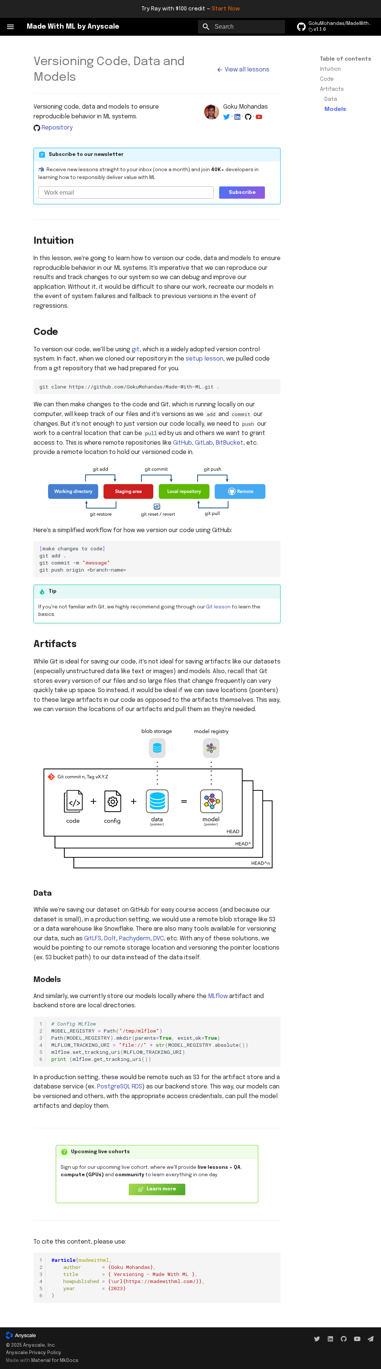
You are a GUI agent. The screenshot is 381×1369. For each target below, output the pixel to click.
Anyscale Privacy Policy (33, 1352)
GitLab (204, 443)
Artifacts (332, 89)
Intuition (330, 69)
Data (330, 99)
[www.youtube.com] (357, 1339)
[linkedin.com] (330, 1339)
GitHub (182, 443)
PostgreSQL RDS (119, 1087)
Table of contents (345, 59)
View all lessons (246, 70)
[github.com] (344, 1339)
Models (335, 109)
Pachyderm (134, 938)
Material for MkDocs (55, 1360)
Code (327, 79)
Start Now (226, 9)
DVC (158, 938)
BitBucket (229, 443)
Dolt (110, 938)
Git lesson (218, 607)
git (136, 349)
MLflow (218, 996)
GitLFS (92, 938)
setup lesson (204, 359)
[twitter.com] (317, 1339)
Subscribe (242, 192)
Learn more (160, 1189)
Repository (57, 128)
